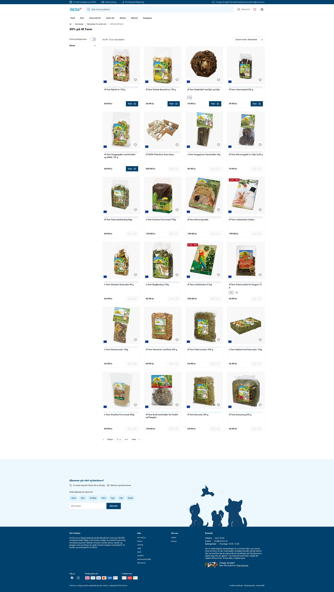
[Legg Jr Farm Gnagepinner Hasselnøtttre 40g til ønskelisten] (218, 144)
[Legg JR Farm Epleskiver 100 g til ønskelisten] (135, 79)
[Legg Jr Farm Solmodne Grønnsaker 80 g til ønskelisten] (135, 274)
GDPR (139, 552)
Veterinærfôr (95, 18)
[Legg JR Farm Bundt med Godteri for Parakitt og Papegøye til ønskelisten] (177, 405)
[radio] (189, 97)
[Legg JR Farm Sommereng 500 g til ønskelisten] (260, 405)
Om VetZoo (141, 538)
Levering (140, 545)
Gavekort (140, 556)
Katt (82, 18)
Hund (72, 18)
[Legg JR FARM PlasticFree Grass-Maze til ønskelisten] (177, 144)
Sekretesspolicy (249, 586)
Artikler (173, 538)
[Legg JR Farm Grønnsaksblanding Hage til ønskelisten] (135, 210)
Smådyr (93, 498)
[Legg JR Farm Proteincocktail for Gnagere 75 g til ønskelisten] (260, 274)
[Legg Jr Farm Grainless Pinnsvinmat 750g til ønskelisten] (177, 210)
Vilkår (139, 548)
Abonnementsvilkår (144, 559)
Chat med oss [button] (242, 565)
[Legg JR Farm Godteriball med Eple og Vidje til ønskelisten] (218, 79)
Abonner (114, 506)
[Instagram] (78, 577)
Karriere (174, 541)
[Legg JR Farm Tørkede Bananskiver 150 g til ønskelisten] (177, 79)
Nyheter (134, 18)
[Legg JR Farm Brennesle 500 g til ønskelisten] (218, 405)
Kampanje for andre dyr (97, 24)
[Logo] (75, 9)
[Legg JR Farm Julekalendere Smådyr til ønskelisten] (260, 210)
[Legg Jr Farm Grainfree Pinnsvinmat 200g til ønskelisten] (135, 405)
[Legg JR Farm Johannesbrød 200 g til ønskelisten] (260, 79)
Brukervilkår (260, 586)
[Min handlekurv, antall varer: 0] (262, 9)
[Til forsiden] (70, 24)
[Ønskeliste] (254, 9)
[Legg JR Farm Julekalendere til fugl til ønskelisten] (218, 274)
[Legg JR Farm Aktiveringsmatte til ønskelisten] (218, 210)
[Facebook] (72, 577)
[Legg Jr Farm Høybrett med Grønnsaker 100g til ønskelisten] (260, 339)
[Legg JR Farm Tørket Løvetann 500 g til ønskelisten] (218, 339)
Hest (104, 498)
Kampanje (147, 18)
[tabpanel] (167, 239)
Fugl (112, 498)
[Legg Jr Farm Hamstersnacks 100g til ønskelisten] (135, 339)
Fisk (121, 498)
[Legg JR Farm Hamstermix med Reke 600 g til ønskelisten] (177, 339)
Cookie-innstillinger (236, 586)
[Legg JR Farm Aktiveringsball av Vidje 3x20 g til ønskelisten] (260, 144)
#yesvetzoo (141, 563)
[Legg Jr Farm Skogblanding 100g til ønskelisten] (177, 274)
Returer (139, 541)
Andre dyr (110, 18)
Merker (123, 18)
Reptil (130, 498)
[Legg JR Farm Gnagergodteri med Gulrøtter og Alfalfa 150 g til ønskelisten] (135, 144)
